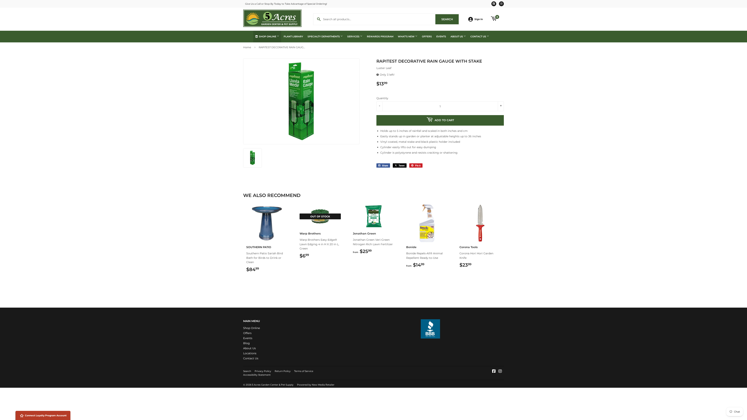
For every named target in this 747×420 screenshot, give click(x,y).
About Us (457, 36)
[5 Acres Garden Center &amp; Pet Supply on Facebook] (494, 371)
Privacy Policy (263, 371)
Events (441, 36)
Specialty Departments (324, 36)
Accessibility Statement (257, 374)
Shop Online (267, 36)
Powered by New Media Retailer (315, 384)
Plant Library (293, 36)
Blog (246, 343)
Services (353, 36)
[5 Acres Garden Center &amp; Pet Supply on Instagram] (500, 371)
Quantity (382, 98)
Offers (427, 36)
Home (247, 47)
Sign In (478, 19)
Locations (249, 353)
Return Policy (283, 371)
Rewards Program (380, 36)
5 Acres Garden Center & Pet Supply (273, 384)
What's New (406, 36)
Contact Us (478, 36)
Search (450, 19)
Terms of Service (303, 371)
